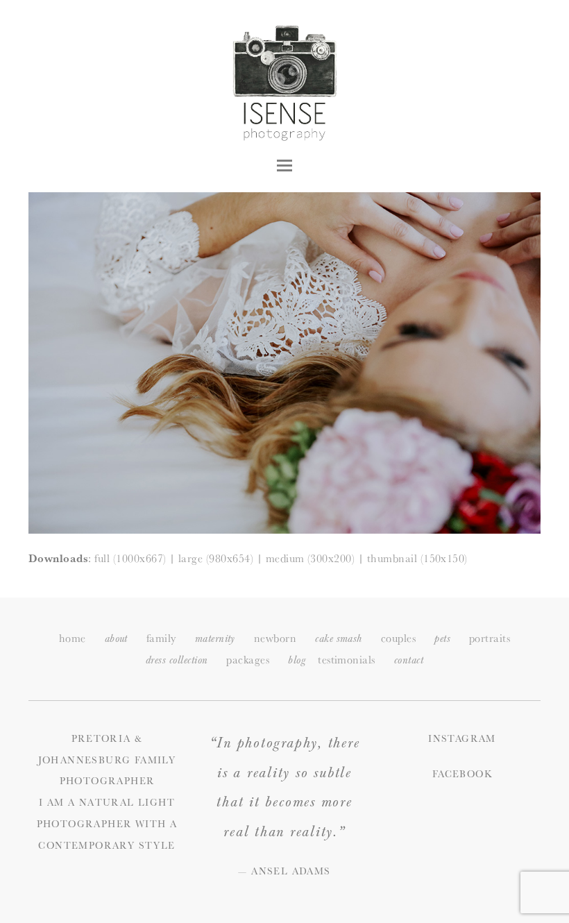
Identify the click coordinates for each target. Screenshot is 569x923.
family (161, 638)
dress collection (177, 660)
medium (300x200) (310, 558)
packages (247, 659)
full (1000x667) (130, 558)
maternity (215, 638)
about (116, 638)
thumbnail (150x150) (417, 558)
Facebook (462, 774)
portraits (489, 638)
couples (398, 638)
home (72, 638)
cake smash (338, 638)
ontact (408, 660)
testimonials (346, 659)
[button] (284, 165)
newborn (275, 638)
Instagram (462, 738)
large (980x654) (215, 558)
